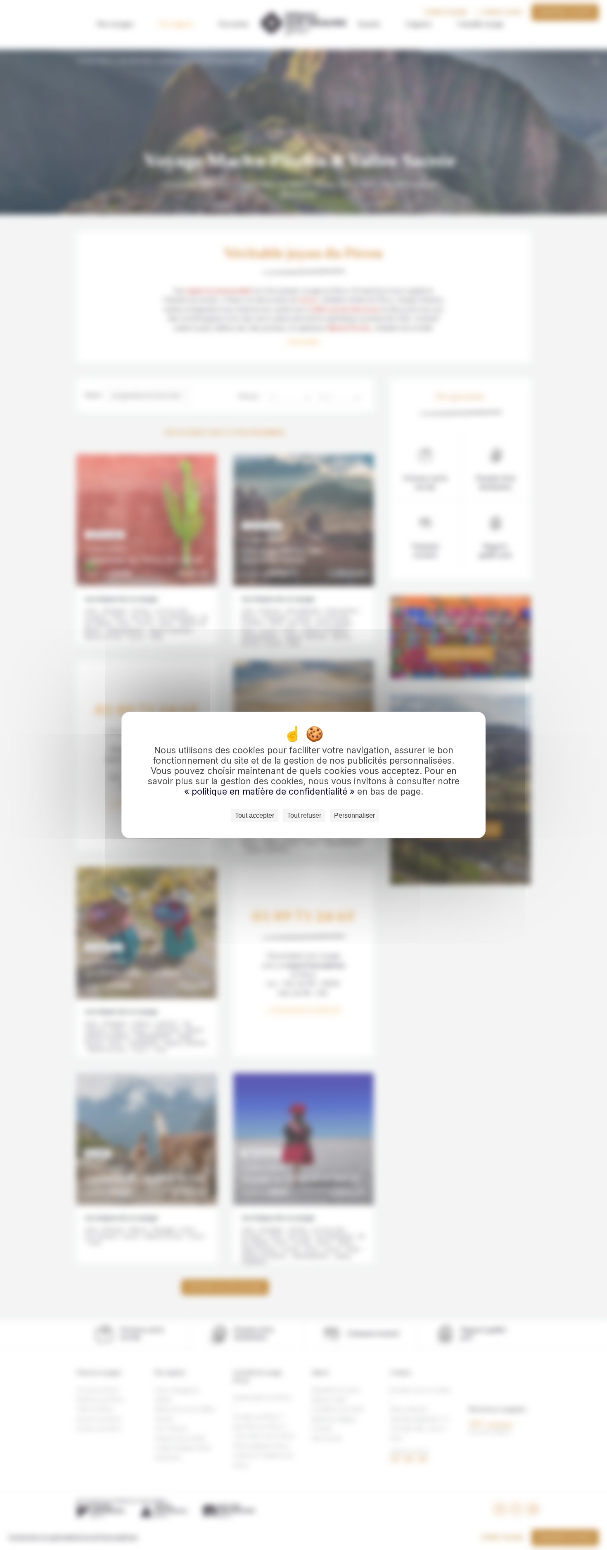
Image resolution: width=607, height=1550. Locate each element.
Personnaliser (354, 815)
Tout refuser (304, 815)
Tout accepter (254, 815)
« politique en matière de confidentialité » (270, 791)
